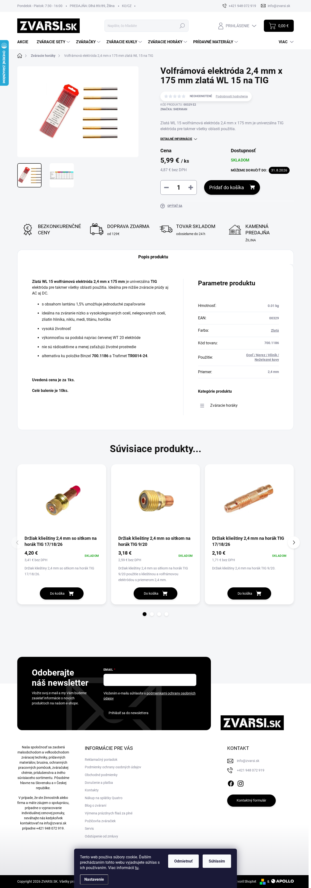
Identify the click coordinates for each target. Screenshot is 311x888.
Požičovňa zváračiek (100, 821)
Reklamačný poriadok (101, 759)
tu (136, 867)
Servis (89, 828)
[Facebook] (230, 782)
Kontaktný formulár (251, 800)
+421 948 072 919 (50, 828)
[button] (144, 614)
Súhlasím (217, 861)
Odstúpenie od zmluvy (101, 836)
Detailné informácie (176, 139)
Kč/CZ (126, 6)
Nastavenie (94, 879)
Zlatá (275, 330)
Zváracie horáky (224, 405)
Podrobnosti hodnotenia (232, 96)
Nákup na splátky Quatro (103, 798)
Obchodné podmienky (101, 775)
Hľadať (182, 26)
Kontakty (92, 790)
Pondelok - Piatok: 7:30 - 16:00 (39, 6)
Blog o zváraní (95, 805)
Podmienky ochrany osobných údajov (113, 767)
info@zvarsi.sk (55, 823)
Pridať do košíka (226, 187)
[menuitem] (24, 42)
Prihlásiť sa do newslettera (128, 713)
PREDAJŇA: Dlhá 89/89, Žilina (92, 6)
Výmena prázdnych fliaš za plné (108, 813)
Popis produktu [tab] (153, 256)
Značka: (173, 109)
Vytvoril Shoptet (244, 881)
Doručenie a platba (99, 783)
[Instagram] (240, 782)
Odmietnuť (183, 861)
